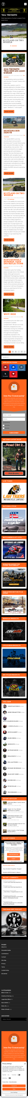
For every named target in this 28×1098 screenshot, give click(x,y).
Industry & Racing (6, 996)
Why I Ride (10, 314)
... (18, 351)
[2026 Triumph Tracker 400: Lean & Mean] (14, 60)
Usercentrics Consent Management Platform (15, 862)
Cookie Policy (5, 970)
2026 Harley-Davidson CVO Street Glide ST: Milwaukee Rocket (14, 817)
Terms (3, 967)
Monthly (7, 425)
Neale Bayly (9, 44)
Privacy (3, 963)
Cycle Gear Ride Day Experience (13, 882)
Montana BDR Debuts (12, 132)
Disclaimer (4, 973)
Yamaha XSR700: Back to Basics (12, 872)
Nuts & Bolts (4, 1002)
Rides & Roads (6, 45)
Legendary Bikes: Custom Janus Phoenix (16, 803)
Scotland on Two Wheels (13, 41)
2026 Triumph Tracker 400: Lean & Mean (14, 71)
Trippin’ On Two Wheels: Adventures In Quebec (14, 809)
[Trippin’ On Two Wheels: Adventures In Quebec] (5, 810)
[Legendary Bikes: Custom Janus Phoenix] (5, 803)
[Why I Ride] (14, 305)
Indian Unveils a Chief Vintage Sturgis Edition (15, 831)
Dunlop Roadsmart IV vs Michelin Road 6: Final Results (13, 903)
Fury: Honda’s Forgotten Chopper (12, 869)
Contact (3, 957)
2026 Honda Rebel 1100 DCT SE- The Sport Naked (16, 824)
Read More (9, 111)
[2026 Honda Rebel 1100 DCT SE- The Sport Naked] (5, 824)
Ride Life (21, 44)
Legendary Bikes (17, 805)
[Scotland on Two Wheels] (14, 184)
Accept (13, 858)
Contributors (5, 953)
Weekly (7, 428)
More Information (13, 854)
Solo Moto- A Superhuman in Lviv (13, 891)
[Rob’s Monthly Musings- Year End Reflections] (14, 251)
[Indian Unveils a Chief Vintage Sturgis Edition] (5, 831)
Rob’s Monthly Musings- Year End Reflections (13, 262)
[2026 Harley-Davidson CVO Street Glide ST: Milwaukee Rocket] (5, 816)
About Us (3, 947)
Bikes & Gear (19, 75)
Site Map (3, 960)
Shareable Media (6, 950)
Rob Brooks (7, 75)
